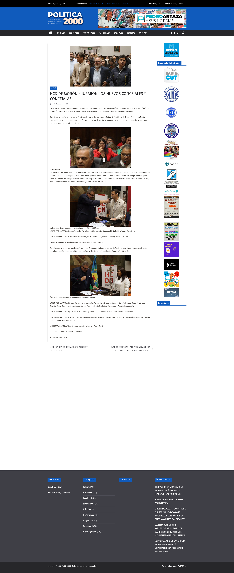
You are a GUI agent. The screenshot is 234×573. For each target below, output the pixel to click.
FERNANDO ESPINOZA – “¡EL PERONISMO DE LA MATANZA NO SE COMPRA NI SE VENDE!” (129, 349)
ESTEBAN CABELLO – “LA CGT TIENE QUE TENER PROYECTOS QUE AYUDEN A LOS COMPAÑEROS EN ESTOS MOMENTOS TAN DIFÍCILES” (111, 4)
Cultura (143, 33)
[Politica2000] (50, 33)
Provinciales (89, 33)
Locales (61, 33)
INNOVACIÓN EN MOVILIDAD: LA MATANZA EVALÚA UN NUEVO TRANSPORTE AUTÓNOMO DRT (169, 490)
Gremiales (118, 33)
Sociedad (131, 33)
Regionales (74, 33)
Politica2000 (66, 566)
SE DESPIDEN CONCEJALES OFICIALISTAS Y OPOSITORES (69, 349)
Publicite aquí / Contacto (175, 4)
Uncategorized (89, 532)
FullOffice (182, 566)
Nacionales (104, 33)
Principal (87, 509)
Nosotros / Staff (155, 4)
